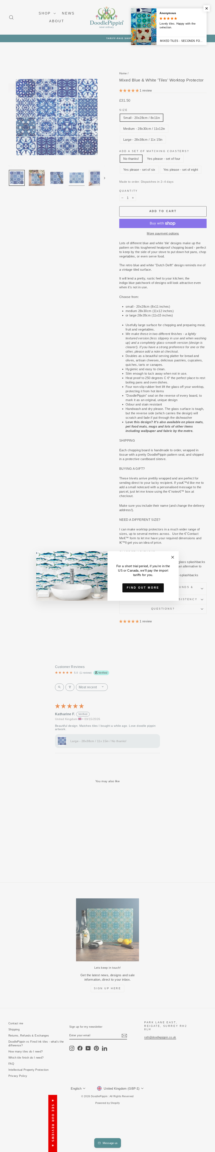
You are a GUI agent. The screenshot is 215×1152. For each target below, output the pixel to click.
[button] (206, 8)
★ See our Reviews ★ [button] (52, 1123)
